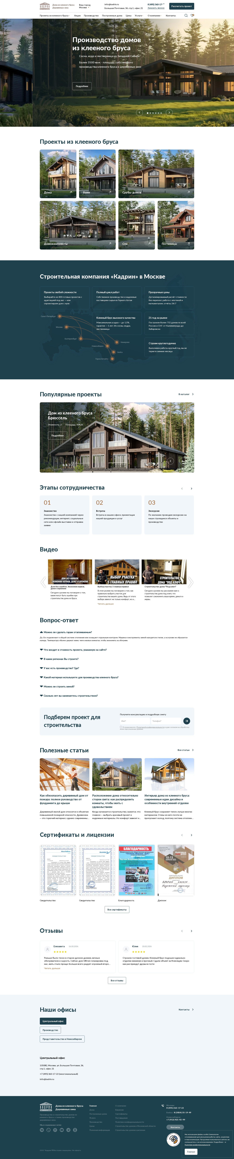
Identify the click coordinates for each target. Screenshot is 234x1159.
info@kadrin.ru (112, 4)
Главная (93, 1106)
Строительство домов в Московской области (135, 1126)
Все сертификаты (117, 909)
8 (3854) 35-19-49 (182, 1112)
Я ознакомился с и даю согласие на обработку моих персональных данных (154, 728)
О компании (120, 1106)
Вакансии (119, 1110)
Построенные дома (112, 15)
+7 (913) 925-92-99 (175, 1120)
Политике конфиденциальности (197, 1145)
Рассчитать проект (181, 6)
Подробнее (49, 86)
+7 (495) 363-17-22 (49, 1074)
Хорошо (191, 1152)
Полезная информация (99, 1130)
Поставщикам (121, 1118)
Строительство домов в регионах (130, 1130)
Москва (83, 7)
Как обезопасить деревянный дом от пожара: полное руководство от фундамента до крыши (64, 799)
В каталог (184, 394)
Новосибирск (173, 1117)
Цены (92, 1126)
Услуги (92, 1118)
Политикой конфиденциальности (150, 727)
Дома (91, 1110)
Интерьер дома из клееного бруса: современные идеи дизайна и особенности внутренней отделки (167, 799)
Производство (95, 1122)
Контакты (184, 1009)
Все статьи (183, 750)
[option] (117, 73)
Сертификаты (121, 1114)
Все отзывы (117, 980)
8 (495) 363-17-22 (175, 1108)
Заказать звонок (156, 7)
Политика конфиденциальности (129, 1122)
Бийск (169, 1112)
